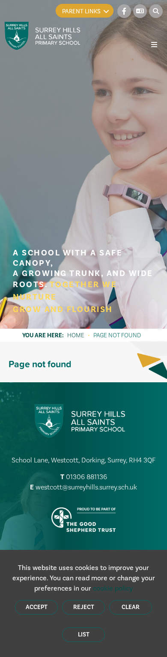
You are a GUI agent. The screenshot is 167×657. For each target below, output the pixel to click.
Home (75, 335)
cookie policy (113, 588)
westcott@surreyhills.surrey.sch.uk (86, 487)
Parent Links (81, 11)
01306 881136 (86, 477)
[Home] (42, 35)
